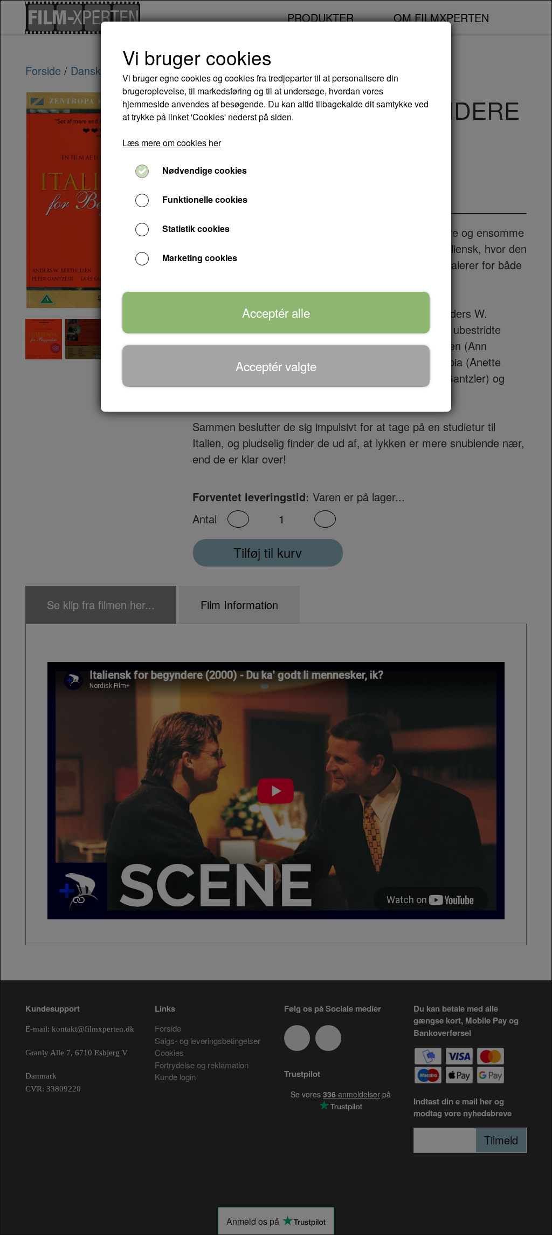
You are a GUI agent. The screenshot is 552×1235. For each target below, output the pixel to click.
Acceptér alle (276, 312)
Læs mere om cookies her (171, 143)
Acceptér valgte (276, 365)
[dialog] (276, 617)
